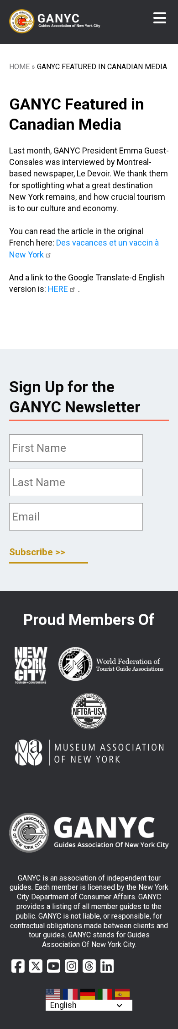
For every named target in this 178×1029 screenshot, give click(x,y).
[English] (53, 994)
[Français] (71, 994)
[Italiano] (105, 994)
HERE (58, 289)
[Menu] (160, 18)
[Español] (123, 994)
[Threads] (89, 966)
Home (19, 66)
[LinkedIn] (107, 966)
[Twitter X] (35, 966)
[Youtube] (53, 966)
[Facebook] (18, 966)
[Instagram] (71, 966)
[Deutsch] (88, 994)
